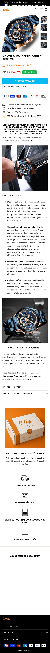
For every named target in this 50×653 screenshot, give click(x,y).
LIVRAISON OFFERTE (12, 387)
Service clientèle (10, 626)
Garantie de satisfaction (17, 394)
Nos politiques (9, 633)
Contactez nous (10, 639)
